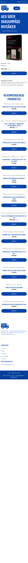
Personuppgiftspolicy (20, 375)
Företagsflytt (5, 356)
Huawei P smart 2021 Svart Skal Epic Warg (14, 270)
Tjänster (4, 348)
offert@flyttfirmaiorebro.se (21, 1)
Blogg (4, 375)
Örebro (3, 1)
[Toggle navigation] (25, 8)
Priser (16, 8)
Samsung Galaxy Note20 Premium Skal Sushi (14, 304)
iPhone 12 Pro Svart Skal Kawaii (14, 287)
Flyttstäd (4, 358)
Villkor (13, 375)
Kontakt (8, 375)
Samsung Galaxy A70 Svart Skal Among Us (14, 142)
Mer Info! (14, 73)
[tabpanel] (14, 48)
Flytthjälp (4, 353)
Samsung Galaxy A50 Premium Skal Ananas (14, 235)
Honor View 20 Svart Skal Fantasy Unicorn (14, 107)
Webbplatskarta (14, 377)
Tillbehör (9, 63)
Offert (3, 351)
